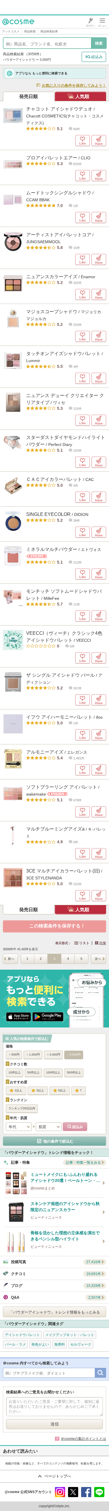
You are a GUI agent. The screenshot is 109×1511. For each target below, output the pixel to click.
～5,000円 (74, 1054)
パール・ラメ (15, 1344)
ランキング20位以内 (21, 1108)
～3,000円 (53, 1054)
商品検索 (30, 31)
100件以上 (53, 1072)
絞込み (97, 57)
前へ (11, 958)
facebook (86, 1492)
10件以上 (14, 1072)
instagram (60, 1492)
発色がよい (40, 1344)
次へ (98, 958)
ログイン (90, 21)
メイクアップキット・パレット (69, 1335)
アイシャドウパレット (22, 1335)
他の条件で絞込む (58, 1141)
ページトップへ (57, 1476)
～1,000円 (33, 1054)
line (99, 1492)
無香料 (59, 1344)
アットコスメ (10, 31)
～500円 (13, 1054)
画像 (102, 943)
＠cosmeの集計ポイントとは (83, 1438)
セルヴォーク (80, 1344)
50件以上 (33, 1072)
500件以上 (74, 1072)
